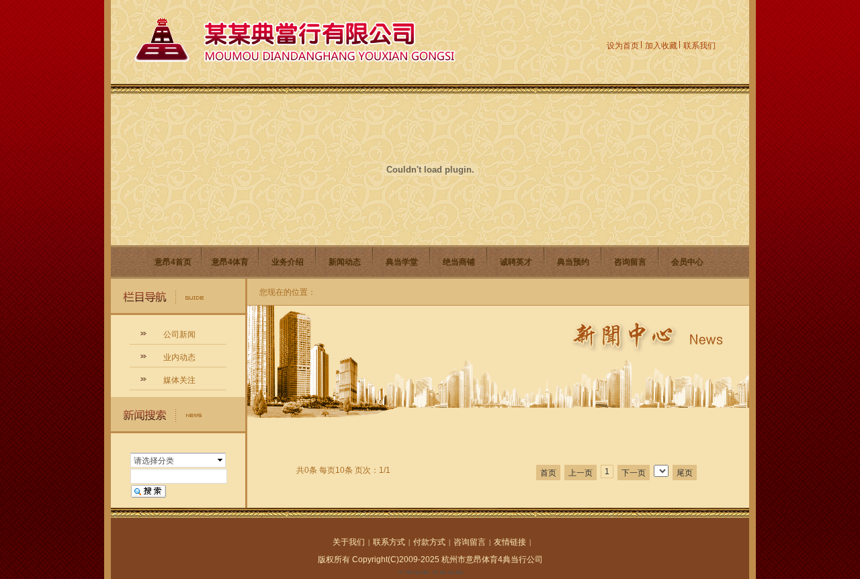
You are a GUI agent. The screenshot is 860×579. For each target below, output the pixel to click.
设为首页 (623, 45)
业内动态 (179, 357)
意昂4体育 (230, 262)
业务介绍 (287, 262)
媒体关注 (179, 380)
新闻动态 (345, 262)
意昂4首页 (173, 262)
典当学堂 (402, 262)
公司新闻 (179, 334)
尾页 (685, 473)
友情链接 (510, 542)
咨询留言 (630, 262)
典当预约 (573, 262)
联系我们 (699, 45)
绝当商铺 (459, 262)
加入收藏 (661, 45)
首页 (548, 473)
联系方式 (389, 542)
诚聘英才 (516, 262)
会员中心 (687, 262)
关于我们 (349, 542)
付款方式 (429, 542)
